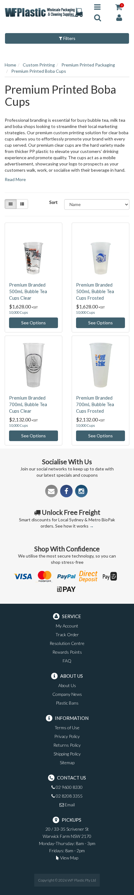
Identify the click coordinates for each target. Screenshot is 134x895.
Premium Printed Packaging (88, 64)
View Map (68, 857)
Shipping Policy (67, 753)
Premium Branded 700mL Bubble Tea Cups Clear (28, 404)
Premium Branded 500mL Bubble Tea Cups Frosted (95, 291)
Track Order (67, 634)
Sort (53, 202)
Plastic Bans (67, 703)
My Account (67, 625)
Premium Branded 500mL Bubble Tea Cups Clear (28, 291)
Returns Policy (67, 745)
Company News (67, 694)
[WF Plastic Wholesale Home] (45, 11)
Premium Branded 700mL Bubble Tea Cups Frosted (95, 404)
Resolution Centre (67, 643)
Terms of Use (67, 727)
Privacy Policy (67, 736)
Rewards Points (67, 652)
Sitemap (67, 762)
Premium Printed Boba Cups (38, 71)
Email (69, 804)
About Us (67, 685)
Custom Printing (39, 64)
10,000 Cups (18, 312)
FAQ (67, 660)
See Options (33, 322)
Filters (68, 38)
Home (10, 64)
